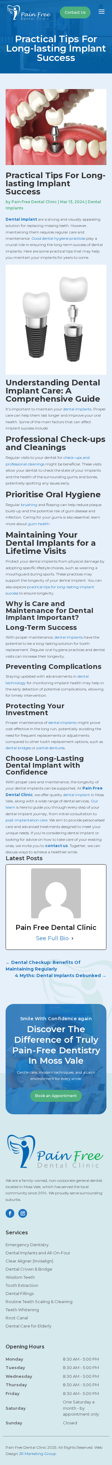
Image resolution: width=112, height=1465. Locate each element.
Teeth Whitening (22, 1309)
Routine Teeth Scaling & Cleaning (39, 1301)
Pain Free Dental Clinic (34, 201)
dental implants (77, 409)
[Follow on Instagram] (22, 1213)
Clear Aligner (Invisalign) (29, 1260)
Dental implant (21, 219)
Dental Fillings (20, 1293)
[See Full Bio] (72, 938)
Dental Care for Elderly (28, 1325)
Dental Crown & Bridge (29, 1269)
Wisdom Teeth (20, 1277)
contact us (56, 845)
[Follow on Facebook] (10, 1213)
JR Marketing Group (37, 1453)
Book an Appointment (56, 1095)
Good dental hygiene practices (58, 238)
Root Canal (17, 1317)
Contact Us (75, 12)
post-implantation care (26, 820)
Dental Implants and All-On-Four (38, 1252)
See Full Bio (52, 938)
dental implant (76, 794)
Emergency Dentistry (27, 1244)
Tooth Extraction (22, 1285)
